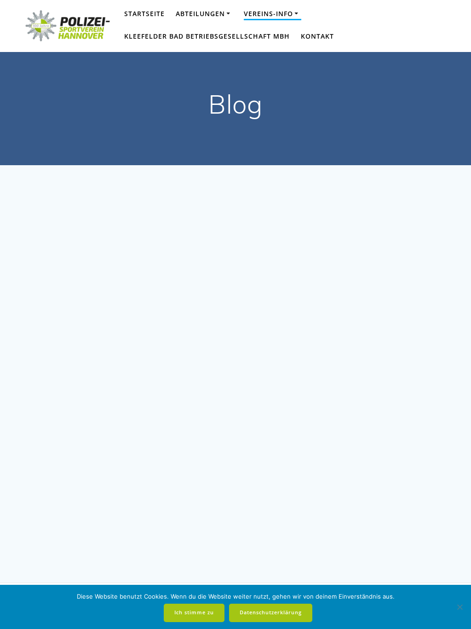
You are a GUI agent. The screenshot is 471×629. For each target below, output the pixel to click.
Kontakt (317, 36)
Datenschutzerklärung (271, 612)
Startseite (144, 13)
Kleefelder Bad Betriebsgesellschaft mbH (207, 36)
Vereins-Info (268, 13)
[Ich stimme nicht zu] (459, 607)
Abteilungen (200, 13)
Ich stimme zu (194, 612)
